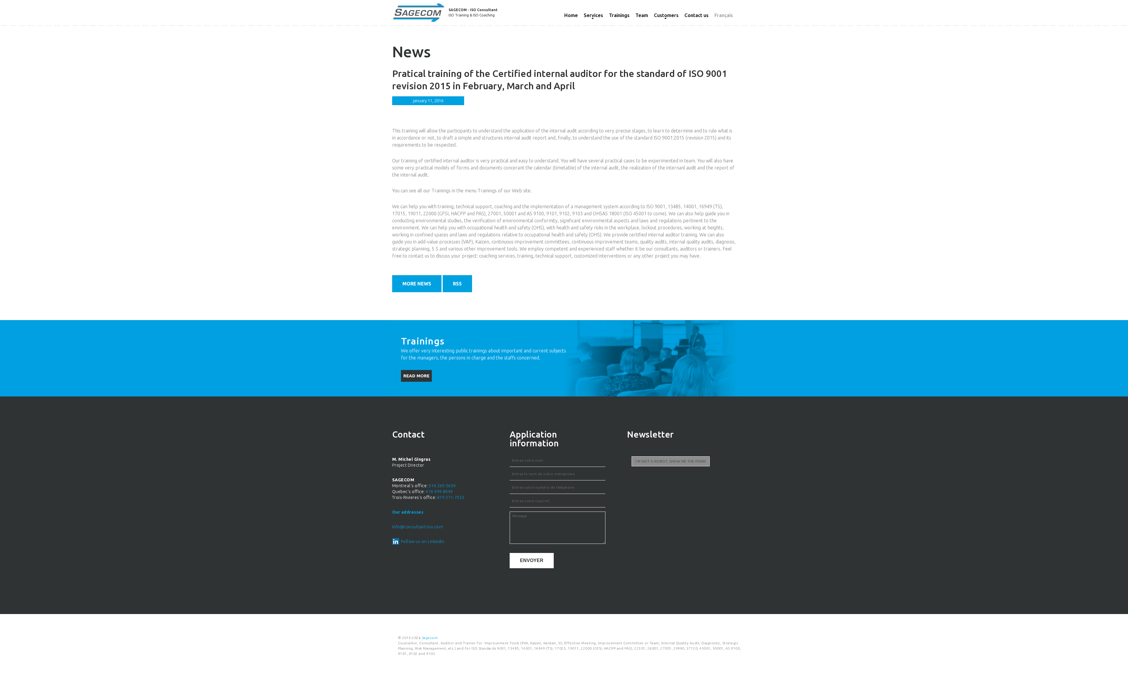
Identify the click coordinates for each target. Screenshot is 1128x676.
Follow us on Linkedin (422, 541)
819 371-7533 (450, 497)
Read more (416, 375)
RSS (457, 283)
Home (571, 15)
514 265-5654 (442, 485)
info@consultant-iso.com (417, 526)
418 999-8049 (439, 491)
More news (416, 283)
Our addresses (407, 512)
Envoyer (531, 560)
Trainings (619, 15)
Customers (666, 15)
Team (641, 15)
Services (593, 15)
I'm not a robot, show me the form (670, 461)
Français (723, 15)
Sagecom (430, 638)
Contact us (696, 15)
